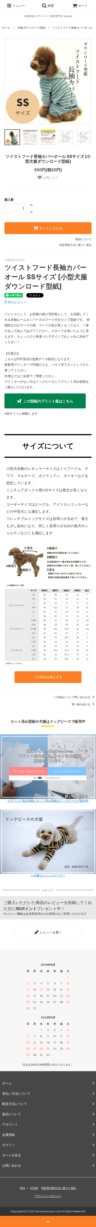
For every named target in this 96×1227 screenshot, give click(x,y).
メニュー (18, 5)
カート (83, 5)
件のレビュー (15, 302)
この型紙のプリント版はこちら (48, 401)
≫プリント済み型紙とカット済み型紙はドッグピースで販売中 (48, 801)
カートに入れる (50, 228)
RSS (22, 1188)
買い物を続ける (81, 704)
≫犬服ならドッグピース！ (48, 875)
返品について (83, 239)
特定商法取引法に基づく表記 (58, 1188)
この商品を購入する (48, 677)
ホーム (6, 27)
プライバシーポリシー (48, 1196)
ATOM (34, 1188)
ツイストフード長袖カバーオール (72, 27)
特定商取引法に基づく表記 (75, 245)
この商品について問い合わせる (72, 697)
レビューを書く (50, 932)
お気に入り (50, 177)
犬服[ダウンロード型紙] (31, 27)
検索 (50, 5)
